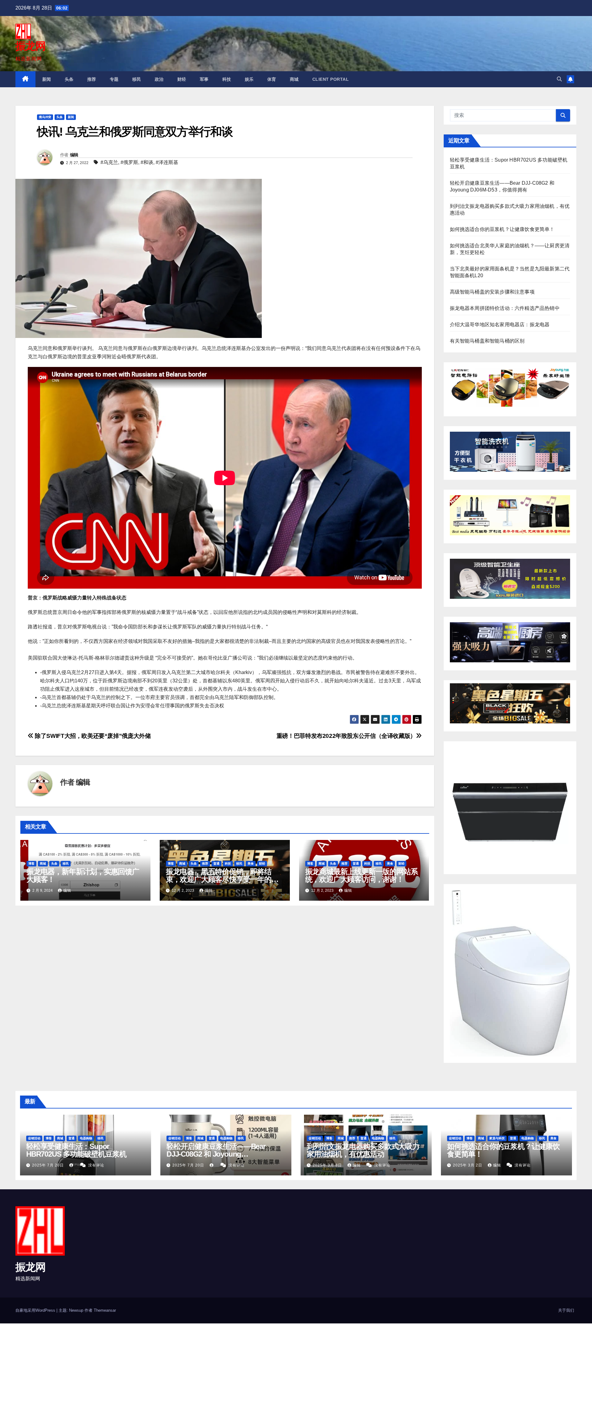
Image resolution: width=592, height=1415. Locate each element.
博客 (31, 863)
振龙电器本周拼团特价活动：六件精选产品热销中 (505, 308)
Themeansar (105, 1310)
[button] (559, 79)
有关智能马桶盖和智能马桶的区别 (487, 340)
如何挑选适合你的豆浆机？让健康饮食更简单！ (502, 229)
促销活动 (34, 1138)
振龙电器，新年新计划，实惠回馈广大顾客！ (83, 875)
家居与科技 (497, 1138)
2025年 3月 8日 (328, 1165)
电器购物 (86, 1138)
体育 (271, 79)
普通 (216, 863)
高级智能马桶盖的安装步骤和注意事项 (492, 291)
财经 (181, 79)
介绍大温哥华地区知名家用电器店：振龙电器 (500, 324)
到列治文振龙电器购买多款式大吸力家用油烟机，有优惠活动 (363, 1150)
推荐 (91, 79)
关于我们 (566, 1310)
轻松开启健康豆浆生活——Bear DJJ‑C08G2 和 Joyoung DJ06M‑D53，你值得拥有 (215, 1154)
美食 (251, 863)
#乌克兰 (109, 162)
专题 (114, 79)
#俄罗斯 (129, 162)
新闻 (46, 79)
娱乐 (249, 79)
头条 (69, 79)
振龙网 (30, 46)
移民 (136, 79)
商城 (294, 79)
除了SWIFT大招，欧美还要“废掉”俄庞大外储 (92, 736)
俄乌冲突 (45, 117)
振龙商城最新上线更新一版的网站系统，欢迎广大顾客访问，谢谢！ (361, 875)
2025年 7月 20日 (48, 1165)
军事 (204, 79)
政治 (159, 79)
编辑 (74, 154)
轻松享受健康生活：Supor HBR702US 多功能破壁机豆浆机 (76, 1150)
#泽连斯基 (167, 162)
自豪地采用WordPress (35, 1310)
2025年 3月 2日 (468, 1165)
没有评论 (96, 1165)
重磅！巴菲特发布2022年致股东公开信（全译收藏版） (346, 736)
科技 (226, 79)
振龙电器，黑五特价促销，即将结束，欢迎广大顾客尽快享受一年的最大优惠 (222, 879)
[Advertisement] (185, 1369)
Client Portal (330, 79)
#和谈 (147, 162)
